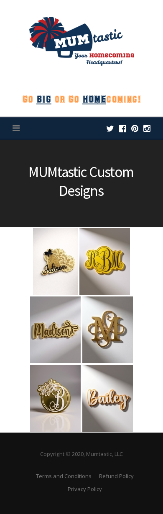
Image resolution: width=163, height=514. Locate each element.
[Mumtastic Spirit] (81, 40)
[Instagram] (146, 128)
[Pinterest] (134, 128)
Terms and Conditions (64, 476)
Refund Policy (116, 476)
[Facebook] (122, 128)
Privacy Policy (85, 489)
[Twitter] (110, 128)
